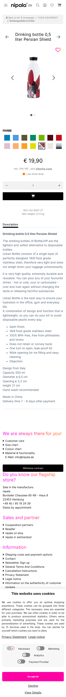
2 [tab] (35, 115)
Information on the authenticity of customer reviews (33, 585)
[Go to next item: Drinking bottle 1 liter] (58, 37)
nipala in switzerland (18, 537)
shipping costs (44, 168)
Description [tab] (10, 224)
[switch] (11, 648)
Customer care (14, 440)
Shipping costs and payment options (28, 554)
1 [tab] (31, 115)
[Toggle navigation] (5, 4)
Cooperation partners (19, 525)
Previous (12, 78)
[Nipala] (19, 5)
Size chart (11, 445)
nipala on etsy (14, 533)
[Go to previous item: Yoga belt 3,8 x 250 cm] (7, 37)
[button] (37, 5)
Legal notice (13, 579)
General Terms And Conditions (24, 566)
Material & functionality (20, 453)
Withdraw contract (33, 468)
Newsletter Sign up (17, 562)
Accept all (33, 676)
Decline (33, 686)
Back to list (14, 17)
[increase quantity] (59, 185)
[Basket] (59, 5)
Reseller (10, 529)
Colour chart (13, 449)
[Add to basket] (33, 196)
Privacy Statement (17, 575)
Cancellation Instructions (21, 570)
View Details (33, 692)
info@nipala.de (24, 457)
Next (53, 78)
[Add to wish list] (58, 50)
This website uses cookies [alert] (33, 594)
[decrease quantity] (6, 185)
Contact (10, 558)
